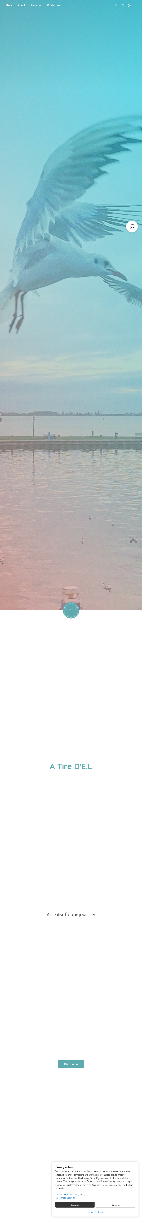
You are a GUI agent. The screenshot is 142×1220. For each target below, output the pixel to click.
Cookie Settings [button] (95, 1211)
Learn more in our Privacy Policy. (70, 1194)
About (21, 5)
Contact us (53, 5)
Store (9, 5)
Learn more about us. (65, 1197)
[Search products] (132, 226)
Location (36, 5)
